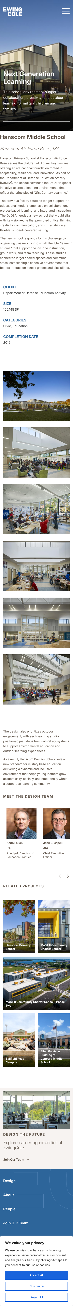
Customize (37, 1286)
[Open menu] (66, 11)
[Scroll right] (67, 876)
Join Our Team (13, 1160)
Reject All (36, 1297)
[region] (36, 1271)
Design (9, 1181)
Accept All (36, 1275)
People (9, 1209)
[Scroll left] (60, 876)
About (8, 1195)
